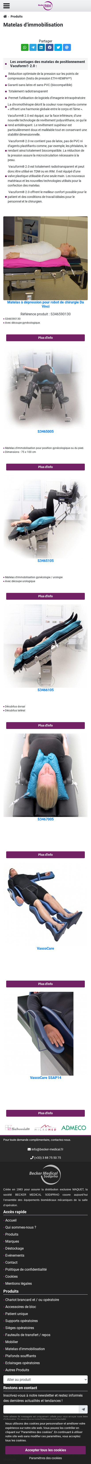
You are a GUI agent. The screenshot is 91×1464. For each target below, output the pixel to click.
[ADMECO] (46, 1128)
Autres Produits (17, 1370)
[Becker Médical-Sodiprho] (45, 5)
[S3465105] (45, 516)
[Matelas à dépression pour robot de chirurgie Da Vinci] (45, 258)
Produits (17, 16)
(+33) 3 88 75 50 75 (47, 1158)
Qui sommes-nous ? (20, 1227)
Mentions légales (18, 1283)
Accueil (11, 1220)
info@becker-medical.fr (47, 1149)
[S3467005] (45, 775)
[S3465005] (45, 387)
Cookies (11, 1276)
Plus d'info (45, 337)
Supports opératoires (21, 1321)
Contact (11, 1262)
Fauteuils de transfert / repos (27, 1335)
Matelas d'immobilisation (25, 1349)
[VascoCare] (45, 904)
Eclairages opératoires (22, 1363)
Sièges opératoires (19, 1328)
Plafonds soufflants (20, 1356)
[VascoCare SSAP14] (45, 1033)
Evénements (14, 1255)
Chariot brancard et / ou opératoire (32, 1300)
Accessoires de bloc (20, 1307)
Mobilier (11, 1342)
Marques (12, 1241)
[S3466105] (45, 646)
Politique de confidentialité (26, 1269)
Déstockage (14, 1248)
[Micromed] (17, 1128)
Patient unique (16, 1314)
